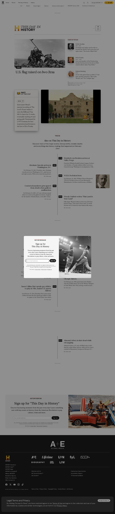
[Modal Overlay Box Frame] (57, 257)
